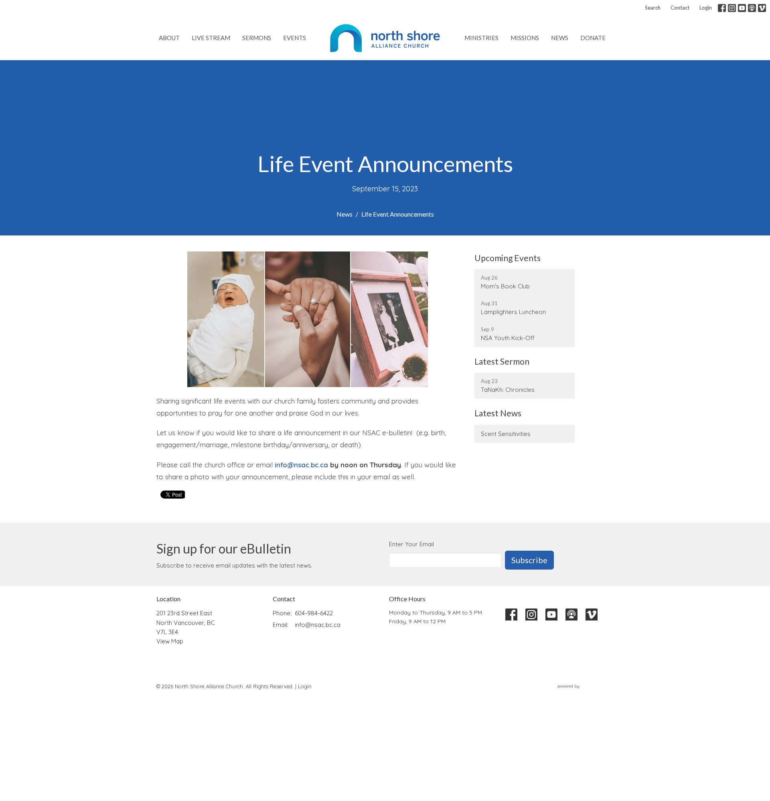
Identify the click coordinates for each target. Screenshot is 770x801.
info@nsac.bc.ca (301, 464)
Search (653, 7)
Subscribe (529, 560)
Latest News (497, 413)
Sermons (256, 37)
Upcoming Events (507, 258)
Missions (525, 37)
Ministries (481, 37)
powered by (580, 692)
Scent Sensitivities (506, 434)
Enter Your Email (411, 544)
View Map (169, 641)
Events (294, 37)
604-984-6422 (314, 613)
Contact (680, 7)
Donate (593, 37)
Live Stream (211, 37)
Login (705, 7)
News (559, 37)
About (169, 37)
